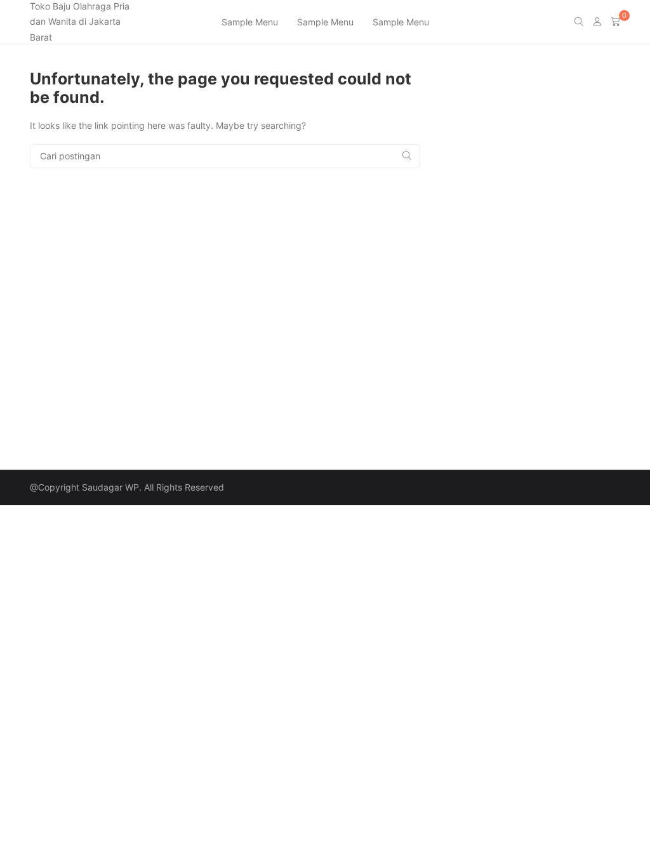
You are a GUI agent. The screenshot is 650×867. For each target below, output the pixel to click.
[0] (615, 22)
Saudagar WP (110, 487)
